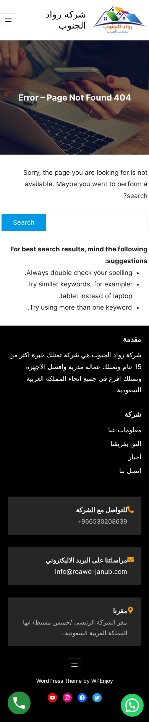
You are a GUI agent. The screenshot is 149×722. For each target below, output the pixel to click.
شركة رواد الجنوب (65, 20)
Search (23, 222)
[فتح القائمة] (8, 20)
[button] (132, 705)
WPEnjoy (102, 680)
